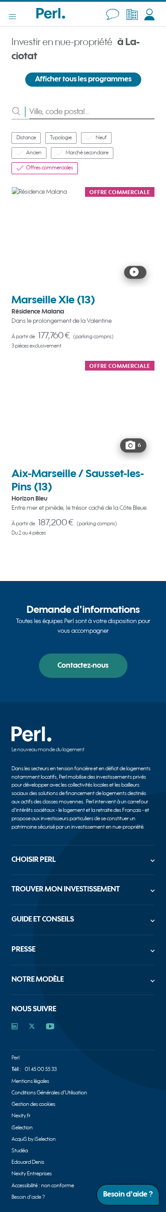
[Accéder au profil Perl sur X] (32, 1027)
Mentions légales (30, 1081)
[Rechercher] (20, 111)
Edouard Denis (28, 1162)
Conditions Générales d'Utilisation (49, 1093)
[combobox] (91, 111)
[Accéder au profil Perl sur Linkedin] (15, 1027)
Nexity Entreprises (32, 1173)
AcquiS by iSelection (34, 1139)
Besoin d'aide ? (28, 1197)
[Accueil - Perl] (50, 16)
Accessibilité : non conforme (43, 1185)
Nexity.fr (21, 1116)
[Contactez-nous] (113, 14)
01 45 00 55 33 (41, 1069)
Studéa (20, 1150)
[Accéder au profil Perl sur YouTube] (50, 1027)
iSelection (22, 1127)
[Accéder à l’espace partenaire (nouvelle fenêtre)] (132, 14)
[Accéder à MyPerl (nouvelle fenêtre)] (149, 14)
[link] (83, 268)
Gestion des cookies (33, 1104)
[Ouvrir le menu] (17, 16)
